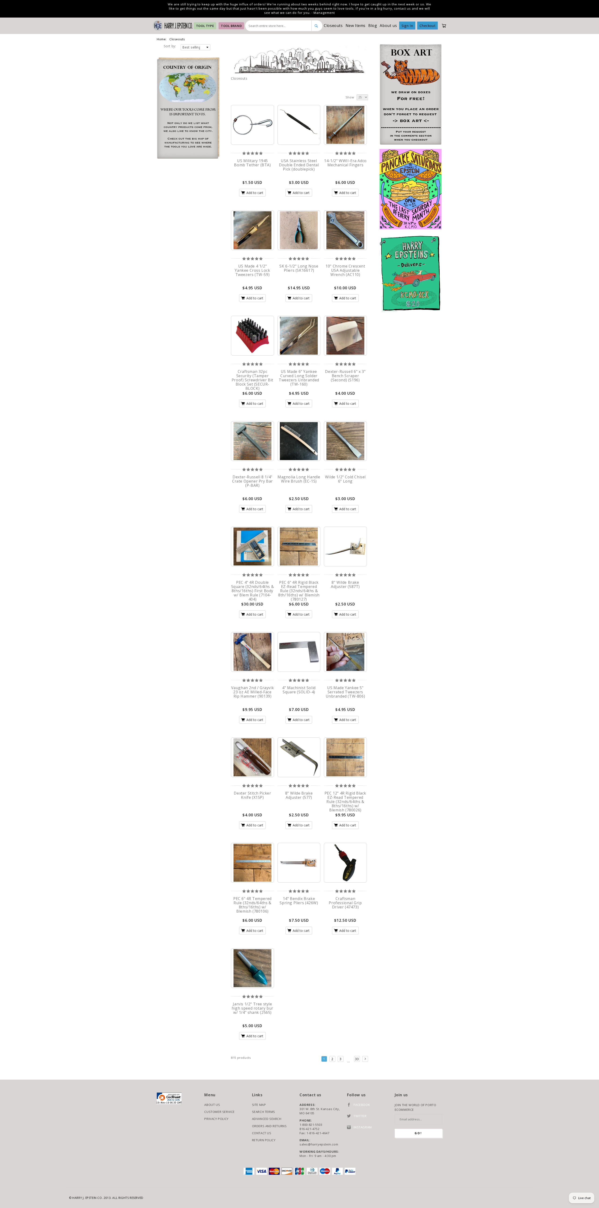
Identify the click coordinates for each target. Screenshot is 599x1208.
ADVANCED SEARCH (266, 1119)
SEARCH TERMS (263, 1112)
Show (350, 97)
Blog (372, 25)
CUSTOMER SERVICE (219, 1112)
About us (388, 25)
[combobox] (278, 25)
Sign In (407, 25)
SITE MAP (259, 1105)
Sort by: (170, 46)
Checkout (427, 25)
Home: (162, 39)
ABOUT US (212, 1105)
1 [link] (324, 1059)
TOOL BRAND (231, 26)
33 (357, 1059)
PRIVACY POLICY (216, 1119)
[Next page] (365, 1059)
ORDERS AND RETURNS (269, 1126)
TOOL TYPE (205, 26)
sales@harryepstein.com (319, 1144)
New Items (355, 25)
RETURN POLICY (264, 1140)
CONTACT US (261, 1133)
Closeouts (333, 25)
